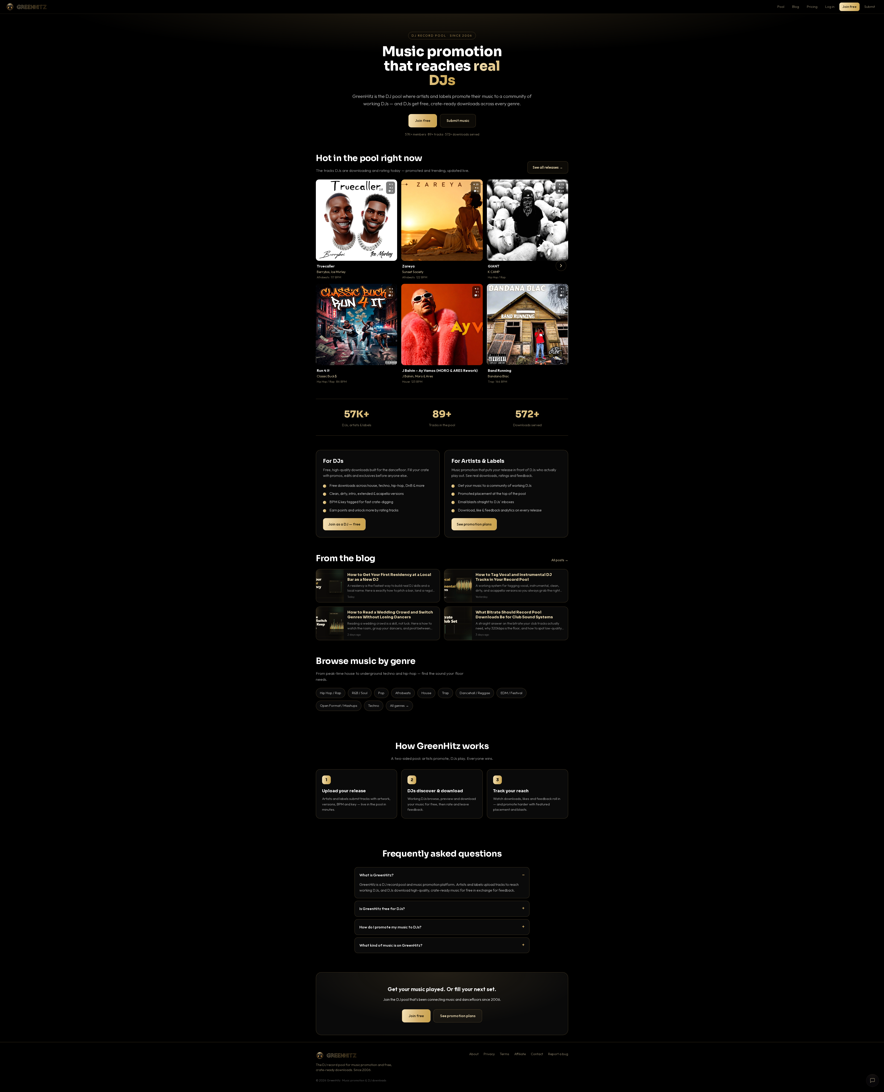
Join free (849, 6)
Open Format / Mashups (338, 705)
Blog (795, 6)
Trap (445, 693)
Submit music (458, 120)
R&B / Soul (359, 693)
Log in (830, 6)
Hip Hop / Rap (330, 693)
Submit (869, 6)
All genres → (399, 705)
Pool (780, 6)
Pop (381, 693)
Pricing (812, 6)
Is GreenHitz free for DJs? (382, 908)
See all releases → (548, 167)
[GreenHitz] (26, 7)
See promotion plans (474, 524)
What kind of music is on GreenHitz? (390, 945)
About (474, 1054)
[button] (390, 254)
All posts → (559, 560)
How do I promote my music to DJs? (390, 927)
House (426, 693)
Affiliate (520, 1054)
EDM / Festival (511, 693)
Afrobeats (403, 693)
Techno (373, 705)
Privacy (489, 1054)
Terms (504, 1054)
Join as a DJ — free (344, 524)
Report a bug (558, 1054)
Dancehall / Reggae (475, 693)
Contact (537, 1054)
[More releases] (561, 265)
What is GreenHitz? (376, 874)
